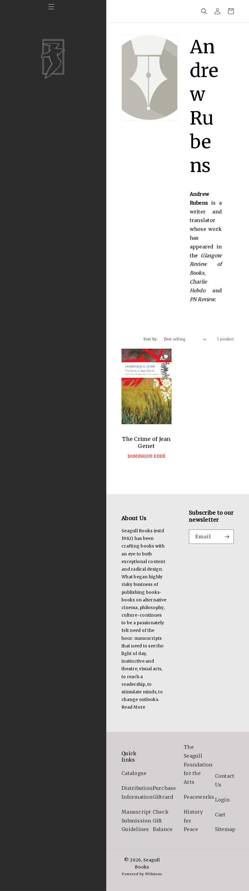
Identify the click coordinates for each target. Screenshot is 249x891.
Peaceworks (199, 797)
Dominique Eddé (147, 456)
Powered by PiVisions (142, 874)
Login (222, 800)
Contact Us (224, 780)
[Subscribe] (227, 537)
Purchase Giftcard (164, 792)
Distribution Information (136, 792)
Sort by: (150, 339)
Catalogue (133, 773)
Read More (133, 707)
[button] (51, 6)
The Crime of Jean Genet (146, 442)
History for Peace (193, 821)
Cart (220, 815)
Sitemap (225, 829)
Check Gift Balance (163, 821)
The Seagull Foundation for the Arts (198, 764)
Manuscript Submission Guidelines (136, 821)
